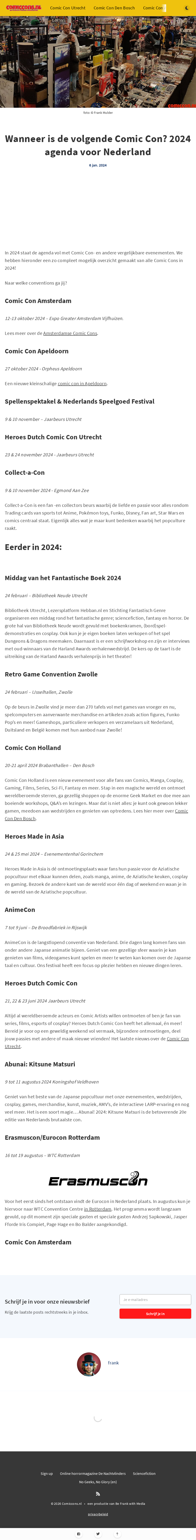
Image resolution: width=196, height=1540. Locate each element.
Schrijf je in (155, 1313)
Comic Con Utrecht (67, 8)
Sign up (47, 1473)
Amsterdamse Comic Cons (70, 333)
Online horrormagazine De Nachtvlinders (93, 1473)
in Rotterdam (98, 1209)
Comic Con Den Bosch (114, 8)
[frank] (89, 1364)
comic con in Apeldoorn (82, 383)
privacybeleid (98, 1514)
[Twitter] (98, 1534)
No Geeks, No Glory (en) (98, 1481)
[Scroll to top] (117, 1534)
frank (113, 1363)
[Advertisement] (98, 215)
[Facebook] (78, 1534)
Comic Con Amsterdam (164, 8)
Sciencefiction (144, 1473)
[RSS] (98, 1494)
